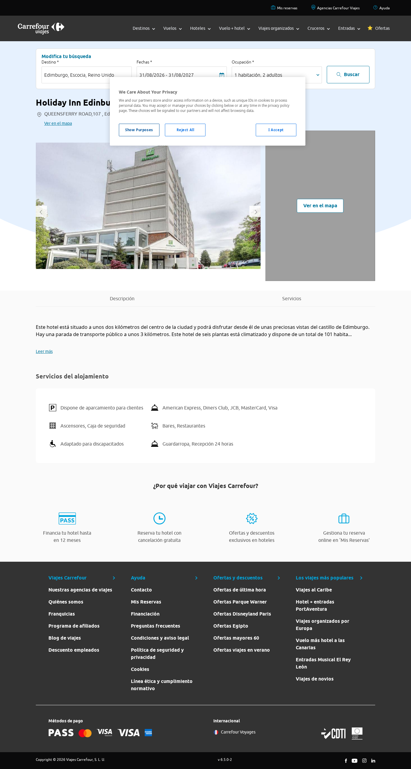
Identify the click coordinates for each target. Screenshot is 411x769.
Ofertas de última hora (239, 590)
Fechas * (144, 62)
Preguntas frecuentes (155, 626)
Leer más (44, 351)
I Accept (276, 130)
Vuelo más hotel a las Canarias (320, 644)
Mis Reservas (146, 602)
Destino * (50, 62)
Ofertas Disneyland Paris (242, 614)
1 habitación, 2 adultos (258, 75)
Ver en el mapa (58, 123)
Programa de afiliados (74, 626)
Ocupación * (243, 62)
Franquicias (61, 614)
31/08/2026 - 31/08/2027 (166, 75)
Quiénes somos (65, 602)
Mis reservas (287, 8)
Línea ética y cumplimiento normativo (162, 684)
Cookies (140, 669)
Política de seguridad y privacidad (157, 653)
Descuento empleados (73, 650)
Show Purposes (139, 130)
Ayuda (384, 8)
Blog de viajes (64, 638)
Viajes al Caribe (314, 590)
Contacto (141, 590)
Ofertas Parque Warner (240, 602)
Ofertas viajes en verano (241, 650)
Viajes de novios (315, 679)
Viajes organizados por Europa (322, 624)
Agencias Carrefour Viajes (338, 8)
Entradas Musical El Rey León (323, 663)
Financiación (145, 614)
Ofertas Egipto (230, 626)
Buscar (352, 74)
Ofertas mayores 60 (236, 638)
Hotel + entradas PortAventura (315, 605)
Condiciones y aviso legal (160, 638)
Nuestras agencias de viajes (80, 590)
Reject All (185, 130)
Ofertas (382, 28)
